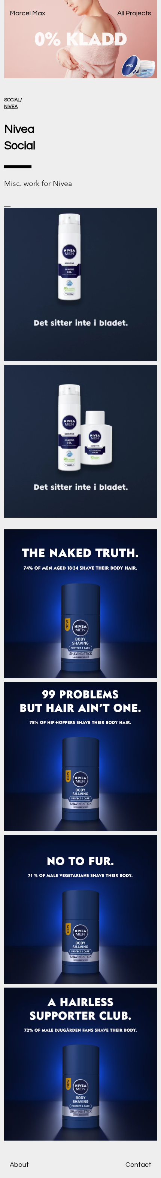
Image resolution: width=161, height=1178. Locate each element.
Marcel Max (27, 13)
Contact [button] (138, 1164)
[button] (143, 509)
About (19, 1164)
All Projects (134, 13)
